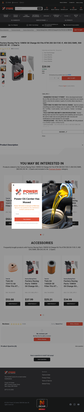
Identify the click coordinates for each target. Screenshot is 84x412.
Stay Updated (26, 219)
